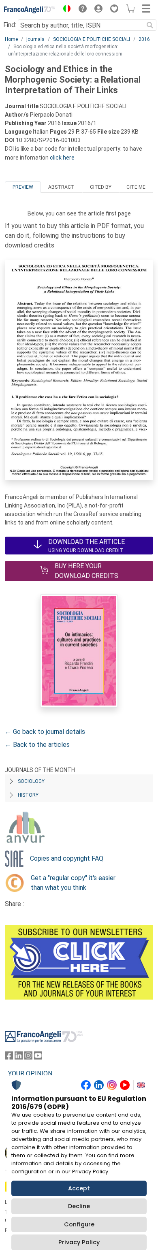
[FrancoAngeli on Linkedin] (19, 1057)
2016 (144, 39)
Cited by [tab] (100, 187)
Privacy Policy (79, 1242)
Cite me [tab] (135, 187)
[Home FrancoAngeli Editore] (30, 9)
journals (35, 39)
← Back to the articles (37, 744)
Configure (79, 1224)
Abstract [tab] (61, 187)
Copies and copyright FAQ (66, 858)
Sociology (31, 781)
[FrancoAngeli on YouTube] (38, 1057)
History (28, 795)
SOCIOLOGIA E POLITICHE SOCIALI (91, 39)
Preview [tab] (23, 187)
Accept (79, 1188)
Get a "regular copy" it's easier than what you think (73, 882)
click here (62, 157)
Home (11, 39)
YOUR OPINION (30, 1073)
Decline (79, 1206)
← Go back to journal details (45, 732)
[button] (65, 10)
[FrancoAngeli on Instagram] (28, 1057)
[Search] (149, 25)
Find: (9, 25)
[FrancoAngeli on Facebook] (9, 1057)
